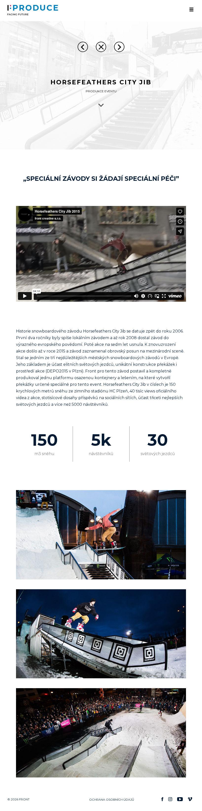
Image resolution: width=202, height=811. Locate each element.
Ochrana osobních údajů (111, 799)
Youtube (180, 799)
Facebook (162, 799)
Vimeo (190, 799)
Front (9, 10)
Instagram (170, 799)
